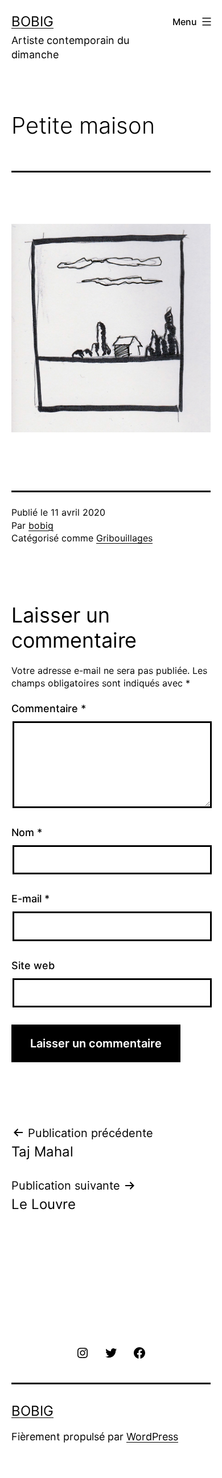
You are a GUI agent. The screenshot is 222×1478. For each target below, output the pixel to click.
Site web (33, 965)
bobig (41, 525)
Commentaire (48, 708)
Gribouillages (124, 538)
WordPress (152, 1437)
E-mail (30, 899)
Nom (26, 832)
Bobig (32, 21)
